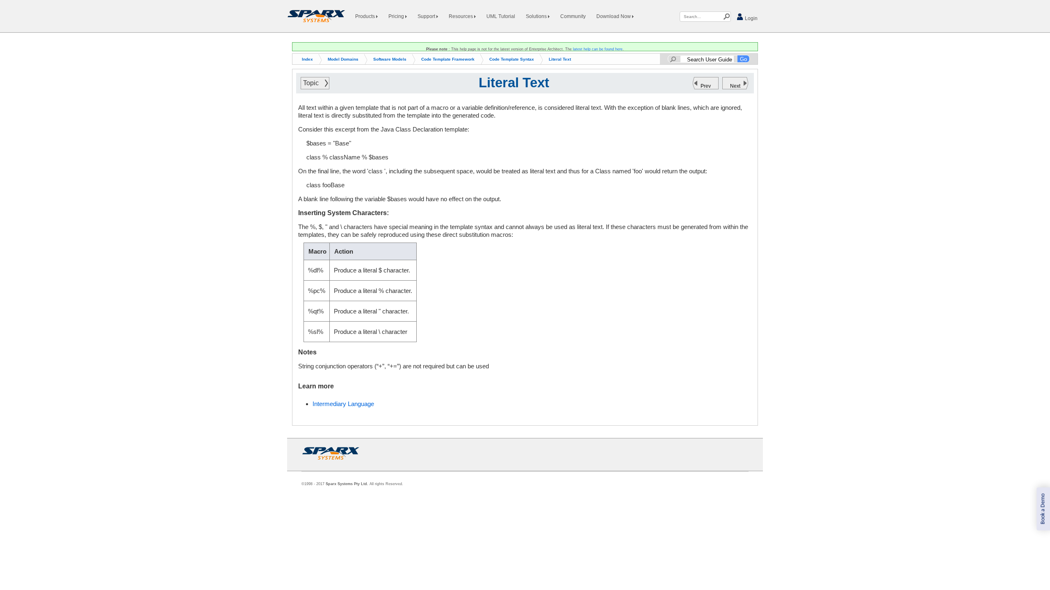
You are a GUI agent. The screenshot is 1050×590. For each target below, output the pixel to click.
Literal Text (560, 59)
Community (573, 16)
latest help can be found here (598, 49)
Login (751, 18)
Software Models (389, 59)
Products (365, 16)
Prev (706, 86)
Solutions (537, 16)
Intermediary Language (343, 403)
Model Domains (343, 59)
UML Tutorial (500, 16)
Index (307, 59)
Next (735, 86)
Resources (461, 16)
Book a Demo (1043, 509)
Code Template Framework (448, 59)
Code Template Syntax (511, 59)
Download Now (614, 16)
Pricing (396, 16)
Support (427, 16)
